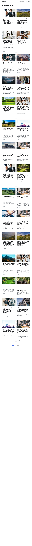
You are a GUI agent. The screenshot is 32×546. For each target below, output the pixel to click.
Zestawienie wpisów (22, 1)
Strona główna (28, 1)
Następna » (17, 345)
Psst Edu (4, 1)
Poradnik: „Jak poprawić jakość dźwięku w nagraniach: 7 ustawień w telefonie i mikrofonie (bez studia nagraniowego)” (23, 243)
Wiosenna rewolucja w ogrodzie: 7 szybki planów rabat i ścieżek (7, 287)
